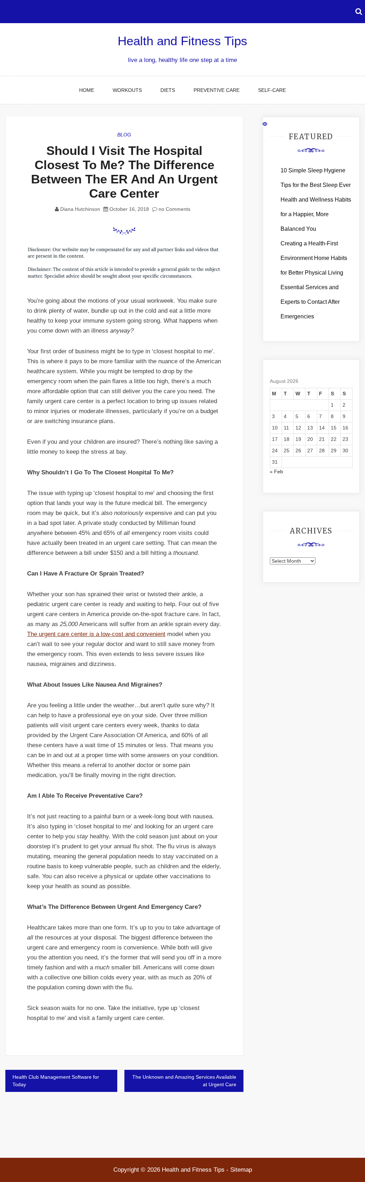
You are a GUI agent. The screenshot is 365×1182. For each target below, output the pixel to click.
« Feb (276, 471)
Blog (124, 134)
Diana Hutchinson (80, 209)
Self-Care (272, 90)
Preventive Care (217, 90)
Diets (167, 90)
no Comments (173, 209)
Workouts (127, 90)
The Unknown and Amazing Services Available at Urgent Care (184, 1080)
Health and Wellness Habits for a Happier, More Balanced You (316, 214)
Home (86, 90)
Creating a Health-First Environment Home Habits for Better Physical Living (314, 258)
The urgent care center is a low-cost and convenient (96, 634)
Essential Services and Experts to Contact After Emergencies (310, 301)
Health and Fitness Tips (182, 41)
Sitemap (241, 1169)
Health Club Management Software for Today (55, 1080)
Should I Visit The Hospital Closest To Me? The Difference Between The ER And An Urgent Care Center (124, 172)
